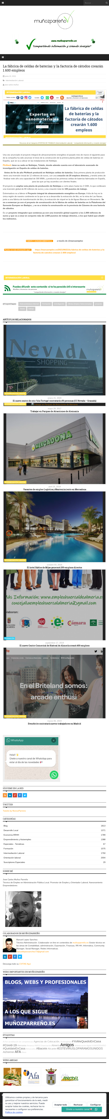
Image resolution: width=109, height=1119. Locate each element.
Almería (56, 1045)
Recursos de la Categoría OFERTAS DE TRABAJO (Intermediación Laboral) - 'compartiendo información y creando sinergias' (63, 143)
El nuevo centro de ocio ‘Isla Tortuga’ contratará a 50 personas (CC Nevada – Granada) (54, 400)
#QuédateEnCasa (14, 1048)
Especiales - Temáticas (54, 844)
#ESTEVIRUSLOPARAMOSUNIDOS (80, 1048)
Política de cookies (14, 1112)
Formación (46, 304)
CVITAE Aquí (25, 964)
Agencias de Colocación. (47, 1041)
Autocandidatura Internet (29, 304)
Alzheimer (8, 1052)
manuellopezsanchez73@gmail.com (32, 951)
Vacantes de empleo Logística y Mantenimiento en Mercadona (54, 489)
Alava (23, 1052)
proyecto (98, 304)
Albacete (41, 1048)
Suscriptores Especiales (54, 862)
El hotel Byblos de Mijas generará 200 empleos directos (54, 567)
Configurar (95, 1104)
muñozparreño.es (81, 942)
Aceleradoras (65, 1042)
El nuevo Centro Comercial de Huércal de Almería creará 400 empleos (55, 645)
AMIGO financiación (42, 1045)
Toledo (22, 309)
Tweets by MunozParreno (14, 811)
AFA (18, 1052)
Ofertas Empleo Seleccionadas (80, 304)
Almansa (30, 1045)
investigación (59, 304)
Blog (54, 826)
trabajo (31, 309)
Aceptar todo (60, 1104)
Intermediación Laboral (15, 81)
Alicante (52, 1048)
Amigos (67, 1044)
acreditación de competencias (21, 1042)
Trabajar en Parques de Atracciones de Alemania (54, 411)
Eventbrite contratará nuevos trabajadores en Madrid (54, 723)
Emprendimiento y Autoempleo (54, 839)
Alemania (21, 1045)
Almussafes (31, 1049)
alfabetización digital (83, 1045)
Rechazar (78, 1104)
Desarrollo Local (54, 830)
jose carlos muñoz (12, 85)
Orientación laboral (54, 858)
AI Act (5, 1042)
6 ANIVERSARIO (99, 1045)
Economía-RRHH (54, 835)
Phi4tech (7, 165)
